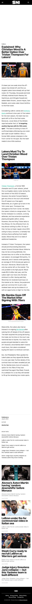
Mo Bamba (20, 329)
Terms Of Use (12, 597)
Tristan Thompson (8, 186)
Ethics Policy (23, 595)
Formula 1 (4, 479)
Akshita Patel (5, 425)
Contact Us (20, 597)
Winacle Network (23, 600)
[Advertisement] (16, 23)
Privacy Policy (14, 595)
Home (7, 595)
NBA (4, 44)
